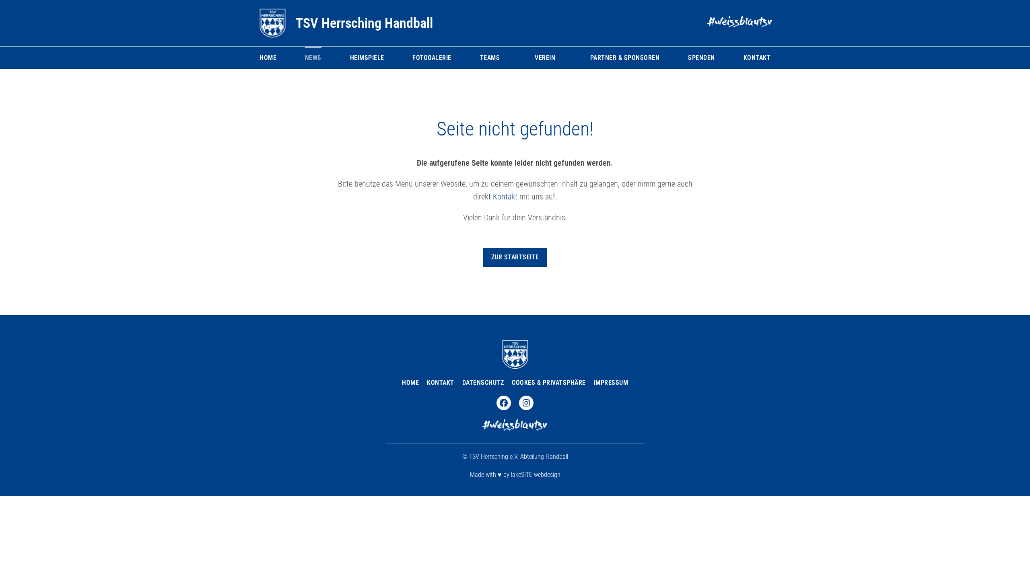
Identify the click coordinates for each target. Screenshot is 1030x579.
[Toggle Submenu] (503, 57)
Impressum (611, 382)
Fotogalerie (431, 58)
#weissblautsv (740, 23)
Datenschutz (483, 382)
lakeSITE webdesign (535, 474)
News (313, 58)
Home (268, 58)
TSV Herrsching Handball (364, 23)
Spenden (701, 58)
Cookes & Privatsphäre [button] (549, 382)
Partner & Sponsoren (625, 58)
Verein (545, 58)
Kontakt (757, 58)
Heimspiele (367, 58)
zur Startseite (515, 257)
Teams (490, 58)
